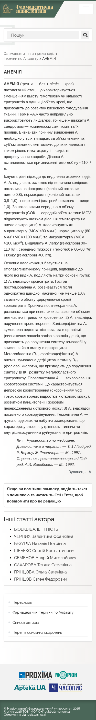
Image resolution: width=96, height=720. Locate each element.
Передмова (22, 602)
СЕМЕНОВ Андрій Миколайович (45, 557)
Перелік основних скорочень (37, 632)
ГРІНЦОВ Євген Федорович (40, 579)
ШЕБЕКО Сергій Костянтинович (45, 550)
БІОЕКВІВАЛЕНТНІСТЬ (36, 529)
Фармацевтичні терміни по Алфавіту (43, 612)
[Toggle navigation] (86, 9)
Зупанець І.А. (80, 472)
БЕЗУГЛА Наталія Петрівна (40, 543)
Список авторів (26, 623)
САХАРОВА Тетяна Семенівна (43, 565)
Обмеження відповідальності (25, 714)
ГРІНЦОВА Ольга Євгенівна (40, 572)
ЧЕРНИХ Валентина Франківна (43, 536)
